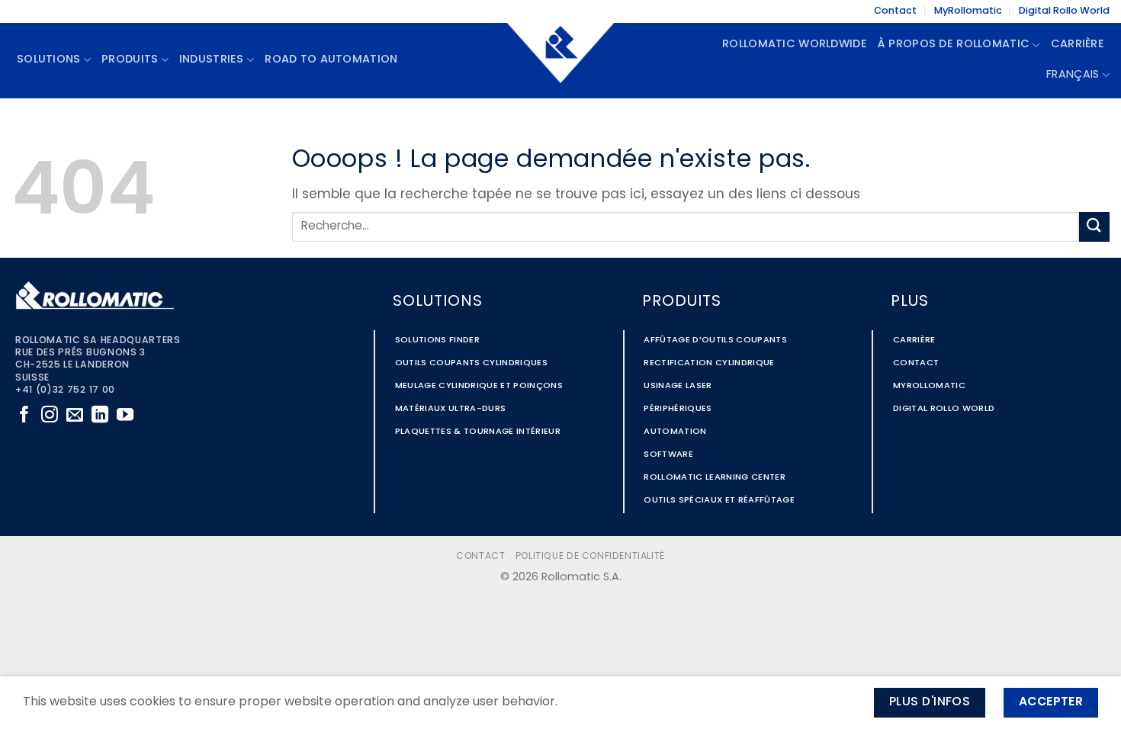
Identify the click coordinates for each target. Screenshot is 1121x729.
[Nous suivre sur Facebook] (24, 416)
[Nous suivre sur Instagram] (49, 416)
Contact (895, 11)
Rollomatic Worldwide (794, 44)
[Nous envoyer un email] (74, 416)
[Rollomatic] (560, 60)
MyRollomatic (968, 11)
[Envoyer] (1094, 227)
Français (1072, 75)
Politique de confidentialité (590, 556)
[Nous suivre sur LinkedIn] (100, 416)
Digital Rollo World (1064, 11)
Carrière (1077, 44)
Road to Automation (331, 60)
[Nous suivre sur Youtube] (125, 416)
